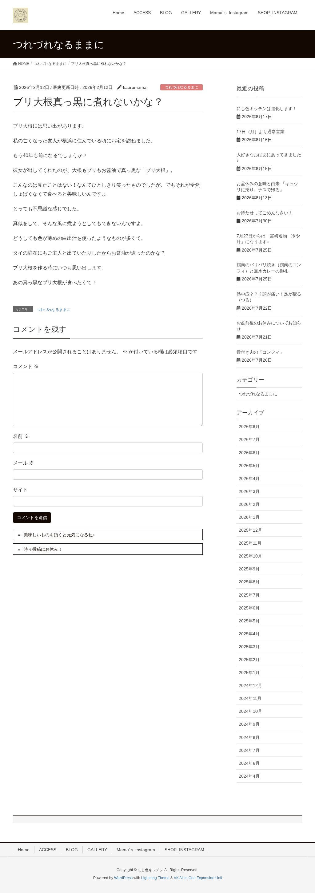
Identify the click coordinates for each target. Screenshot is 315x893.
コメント (26, 366)
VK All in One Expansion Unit (198, 878)
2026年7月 (249, 439)
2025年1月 (249, 672)
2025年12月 (250, 530)
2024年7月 (249, 750)
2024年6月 (249, 763)
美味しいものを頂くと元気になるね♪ (59, 534)
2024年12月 (250, 685)
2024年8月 (249, 737)
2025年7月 (249, 595)
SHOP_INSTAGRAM (184, 849)
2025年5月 (249, 620)
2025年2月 (249, 659)
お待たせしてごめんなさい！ (265, 212)
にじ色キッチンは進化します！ (267, 108)
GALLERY (97, 849)
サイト (20, 489)
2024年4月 (249, 776)
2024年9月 (249, 724)
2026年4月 (249, 478)
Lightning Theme (155, 878)
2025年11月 (250, 543)
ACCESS (47, 849)
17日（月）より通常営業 (261, 131)
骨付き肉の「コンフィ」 (260, 352)
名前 (21, 436)
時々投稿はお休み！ (43, 549)
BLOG (72, 849)
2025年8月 (249, 581)
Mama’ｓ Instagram (136, 849)
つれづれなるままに (181, 87)
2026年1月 (249, 517)
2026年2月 (249, 504)
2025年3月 (249, 646)
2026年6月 (249, 452)
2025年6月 (249, 607)
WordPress (123, 878)
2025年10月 (250, 556)
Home (24, 849)
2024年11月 (250, 698)
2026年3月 (249, 491)
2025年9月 (249, 568)
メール (23, 463)
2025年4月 (249, 633)
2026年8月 (249, 426)
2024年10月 (250, 711)
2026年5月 (249, 465)
